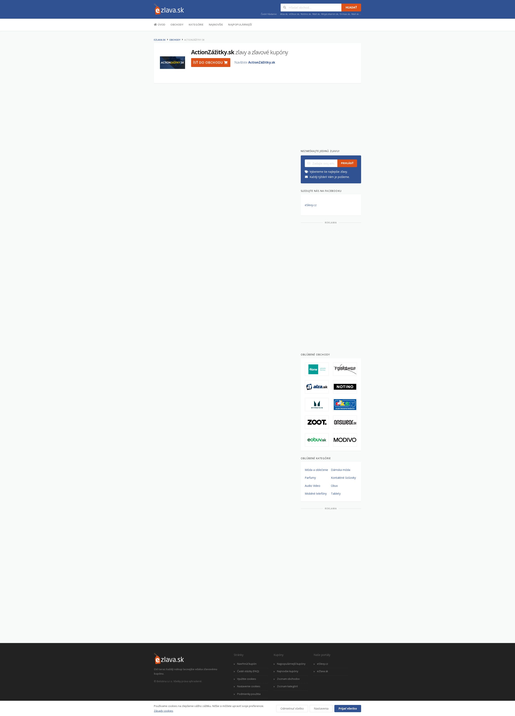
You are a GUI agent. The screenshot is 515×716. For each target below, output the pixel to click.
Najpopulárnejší (240, 24)
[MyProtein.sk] (317, 404)
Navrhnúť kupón (246, 664)
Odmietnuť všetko (292, 708)
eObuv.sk (294, 13)
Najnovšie (216, 24)
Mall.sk (316, 13)
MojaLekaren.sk (329, 13)
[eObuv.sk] (317, 440)
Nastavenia (321, 708)
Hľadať (351, 7)
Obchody (176, 24)
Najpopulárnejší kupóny (291, 664)
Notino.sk (306, 13)
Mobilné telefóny (316, 493)
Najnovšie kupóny (287, 671)
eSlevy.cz (310, 205)
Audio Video (312, 486)
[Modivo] (345, 440)
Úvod (161, 24)
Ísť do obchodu (208, 62)
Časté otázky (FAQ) (248, 671)
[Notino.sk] (345, 387)
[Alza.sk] (317, 387)
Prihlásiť (347, 163)
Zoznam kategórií (287, 686)
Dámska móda (340, 470)
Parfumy (310, 478)
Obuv (334, 486)
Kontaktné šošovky (343, 478)
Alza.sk (283, 13)
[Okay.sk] (345, 404)
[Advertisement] (134, 96)
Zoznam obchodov (288, 679)
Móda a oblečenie (316, 470)
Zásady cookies (163, 711)
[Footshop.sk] (345, 369)
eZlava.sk (160, 40)
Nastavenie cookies (248, 686)
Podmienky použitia (249, 694)
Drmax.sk (345, 13)
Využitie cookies (246, 679)
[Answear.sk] (345, 422)
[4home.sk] (317, 369)
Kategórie (196, 24)
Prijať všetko (348, 708)
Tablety (336, 493)
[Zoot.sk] (317, 422)
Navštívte (254, 62)
